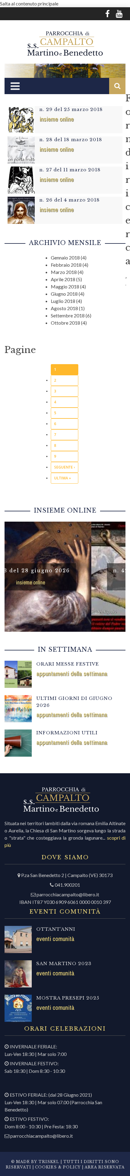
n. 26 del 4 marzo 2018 (69, 200)
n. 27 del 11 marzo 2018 (70, 170)
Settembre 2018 (68, 315)
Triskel (48, 1161)
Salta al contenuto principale (29, 3)
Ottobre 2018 (65, 323)
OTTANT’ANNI (55, 929)
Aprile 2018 (63, 279)
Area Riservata (105, 1167)
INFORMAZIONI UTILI (67, 733)
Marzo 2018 (64, 272)
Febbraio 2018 (66, 265)
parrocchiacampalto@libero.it (68, 894)
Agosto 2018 (64, 308)
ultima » (62, 478)
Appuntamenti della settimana (71, 673)
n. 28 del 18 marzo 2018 (70, 139)
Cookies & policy (57, 1167)
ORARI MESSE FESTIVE (67, 664)
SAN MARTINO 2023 (64, 963)
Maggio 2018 (65, 286)
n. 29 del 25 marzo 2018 (71, 109)
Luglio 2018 (63, 301)
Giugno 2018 (64, 294)
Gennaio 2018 (65, 257)
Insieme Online (56, 119)
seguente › (64, 467)
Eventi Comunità (55, 938)
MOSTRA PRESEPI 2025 (67, 998)
